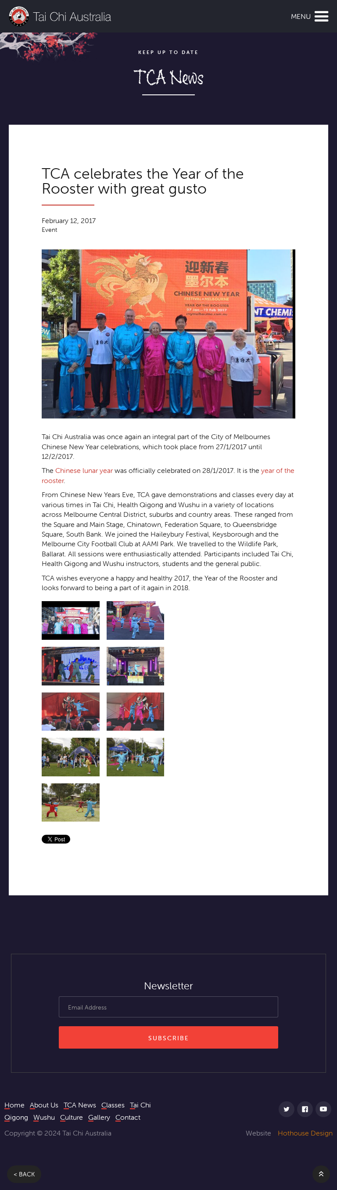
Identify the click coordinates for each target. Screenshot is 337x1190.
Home (14, 1104)
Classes (113, 1104)
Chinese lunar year (84, 470)
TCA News (80, 1104)
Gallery (99, 1117)
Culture (71, 1117)
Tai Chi (140, 1104)
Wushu (44, 1117)
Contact (127, 1117)
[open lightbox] (70, 620)
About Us (44, 1104)
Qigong (16, 1117)
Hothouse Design (305, 1133)
